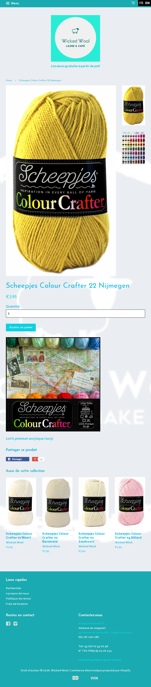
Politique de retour (18, 598)
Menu (15, 3)
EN (147, 3)
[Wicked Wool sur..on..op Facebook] (8, 624)
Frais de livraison (17, 603)
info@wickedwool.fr (91, 623)
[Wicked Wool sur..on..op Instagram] (15, 624)
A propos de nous (17, 593)
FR (141, 3)
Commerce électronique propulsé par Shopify (100, 670)
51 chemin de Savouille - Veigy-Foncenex (105, 632)
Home (9, 80)
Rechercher (13, 588)
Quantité (13, 306)
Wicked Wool (59, 670)
